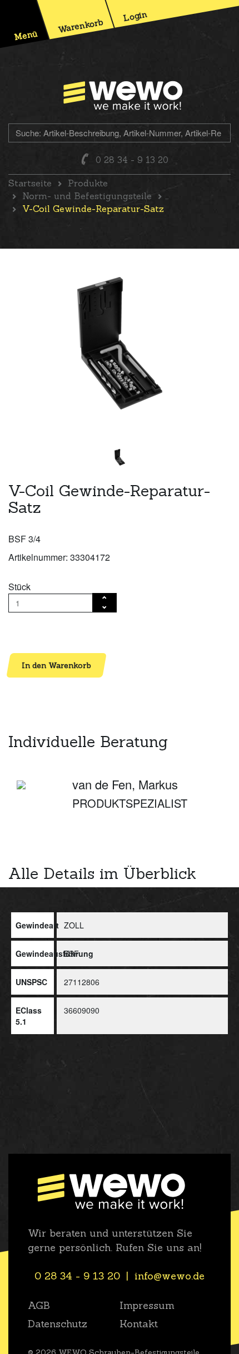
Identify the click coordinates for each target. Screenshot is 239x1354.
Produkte (88, 183)
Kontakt (139, 1323)
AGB (39, 1305)
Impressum (147, 1305)
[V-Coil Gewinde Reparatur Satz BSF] (119, 343)
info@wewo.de (170, 1275)
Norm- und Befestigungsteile (87, 195)
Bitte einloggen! (39, 632)
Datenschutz (57, 1323)
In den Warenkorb (56, 665)
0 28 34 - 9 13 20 (132, 160)
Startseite (30, 183)
